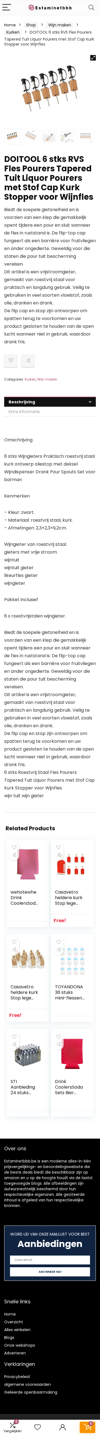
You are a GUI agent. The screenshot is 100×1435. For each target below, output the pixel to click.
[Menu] (6, 7)
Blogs (9, 1337)
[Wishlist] (37, 1427)
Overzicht (13, 1322)
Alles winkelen (17, 1329)
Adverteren (15, 1353)
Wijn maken (59, 25)
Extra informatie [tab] (24, 411)
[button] (93, 58)
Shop (31, 25)
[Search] (91, 7)
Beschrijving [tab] (22, 402)
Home (10, 25)
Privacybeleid (17, 1376)
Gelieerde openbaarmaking (30, 1392)
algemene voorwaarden (27, 1384)
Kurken (12, 32)
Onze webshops (19, 1345)
